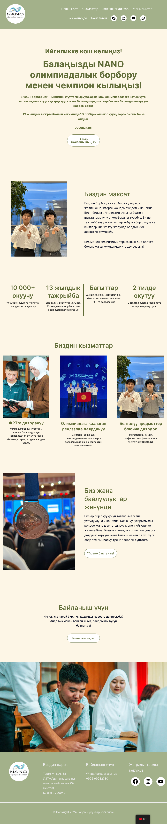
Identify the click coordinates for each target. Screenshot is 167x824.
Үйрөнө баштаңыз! (100, 553)
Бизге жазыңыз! (83, 638)
